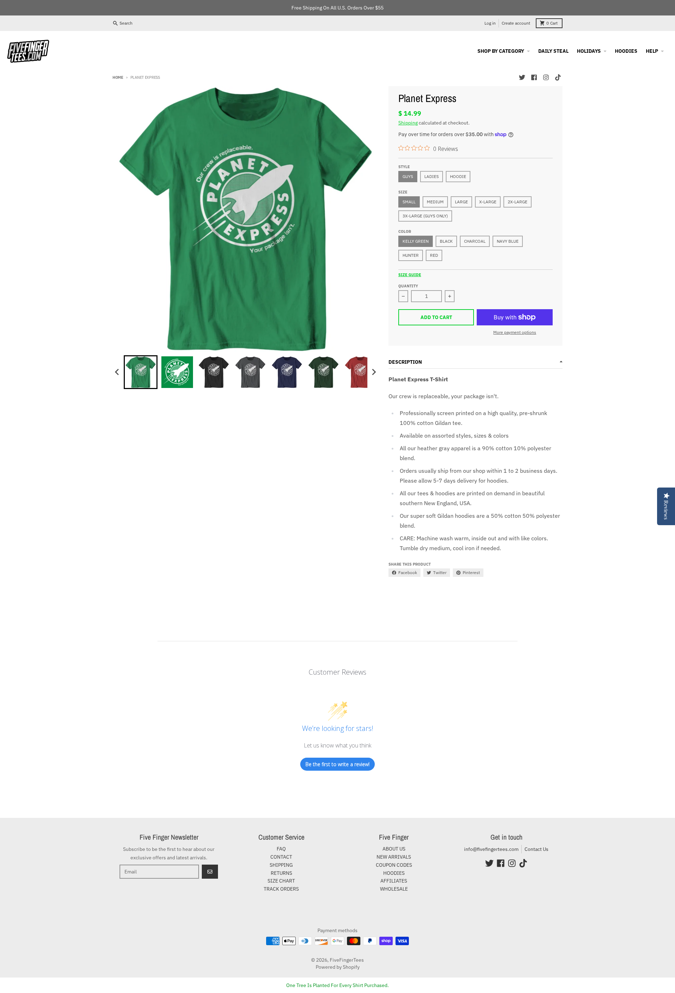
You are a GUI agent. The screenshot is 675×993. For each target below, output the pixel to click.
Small (409, 201)
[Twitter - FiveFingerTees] (522, 77)
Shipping (408, 123)
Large (461, 201)
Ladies (431, 176)
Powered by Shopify (338, 967)
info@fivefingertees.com (491, 849)
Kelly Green (416, 241)
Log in (490, 23)
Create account (516, 23)
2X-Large (517, 201)
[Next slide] (374, 372)
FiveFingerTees (347, 960)
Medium (435, 201)
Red (434, 255)
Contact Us (536, 849)
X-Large (487, 201)
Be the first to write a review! (337, 764)
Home (117, 77)
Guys (408, 176)
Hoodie (458, 176)
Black (446, 241)
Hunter (411, 255)
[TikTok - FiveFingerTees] (557, 77)
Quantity (408, 286)
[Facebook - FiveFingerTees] (534, 77)
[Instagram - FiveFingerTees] (546, 77)
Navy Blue (508, 241)
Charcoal (475, 241)
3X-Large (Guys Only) (425, 215)
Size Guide (409, 274)
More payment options (514, 332)
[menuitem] (141, 372)
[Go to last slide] (117, 372)
